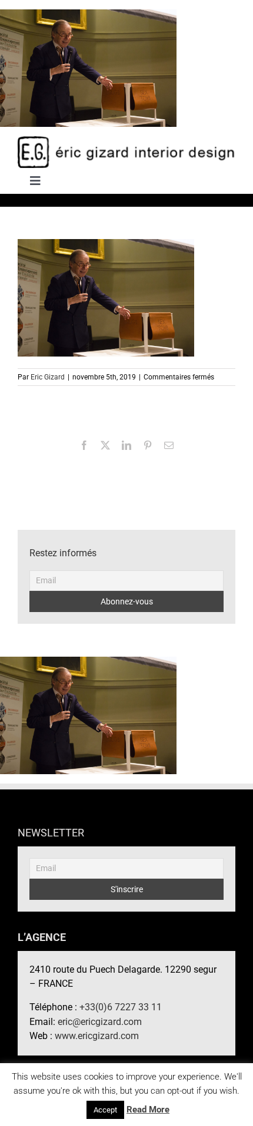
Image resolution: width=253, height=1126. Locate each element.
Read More (147, 1109)
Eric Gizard (48, 377)
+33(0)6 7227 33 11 (120, 1007)
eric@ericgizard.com (100, 1021)
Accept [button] (105, 1109)
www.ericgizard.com (97, 1035)
